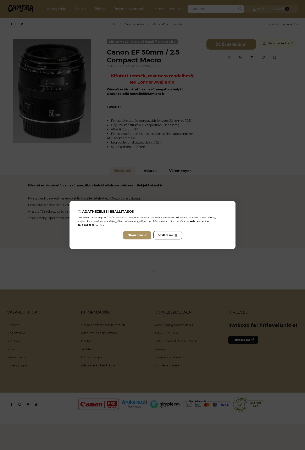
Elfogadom (135, 235)
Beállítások (165, 235)
